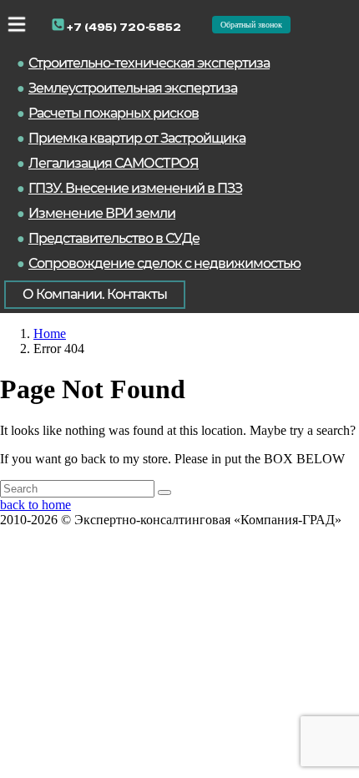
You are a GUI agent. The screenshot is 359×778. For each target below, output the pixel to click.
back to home (35, 505)
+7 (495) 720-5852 (122, 27)
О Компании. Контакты (95, 294)
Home (49, 333)
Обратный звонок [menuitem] (251, 24)
